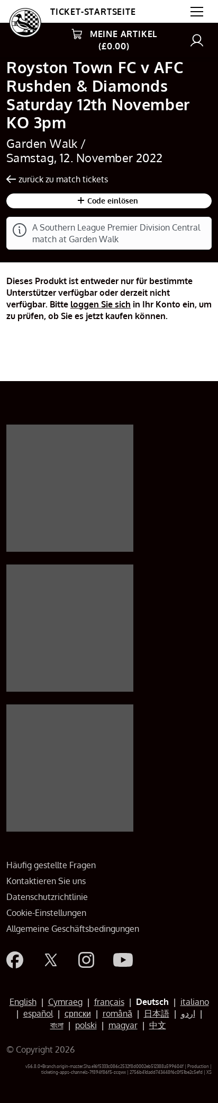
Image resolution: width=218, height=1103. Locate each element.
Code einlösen (111, 200)
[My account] (197, 40)
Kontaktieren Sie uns (46, 881)
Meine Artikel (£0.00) (123, 40)
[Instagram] (86, 960)
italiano (194, 1001)
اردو (188, 1013)
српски (78, 1013)
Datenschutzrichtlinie (47, 897)
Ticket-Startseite (93, 11)
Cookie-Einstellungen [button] (46, 912)
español (38, 1013)
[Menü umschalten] (197, 12)
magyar (123, 1025)
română (117, 1013)
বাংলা (56, 1025)
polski (86, 1025)
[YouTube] (123, 960)
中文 (157, 1025)
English (23, 1001)
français (109, 1001)
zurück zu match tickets (63, 179)
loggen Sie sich (100, 304)
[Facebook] (14, 959)
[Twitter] (50, 959)
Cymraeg (65, 1001)
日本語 (156, 1013)
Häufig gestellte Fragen (51, 865)
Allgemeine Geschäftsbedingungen (72, 928)
